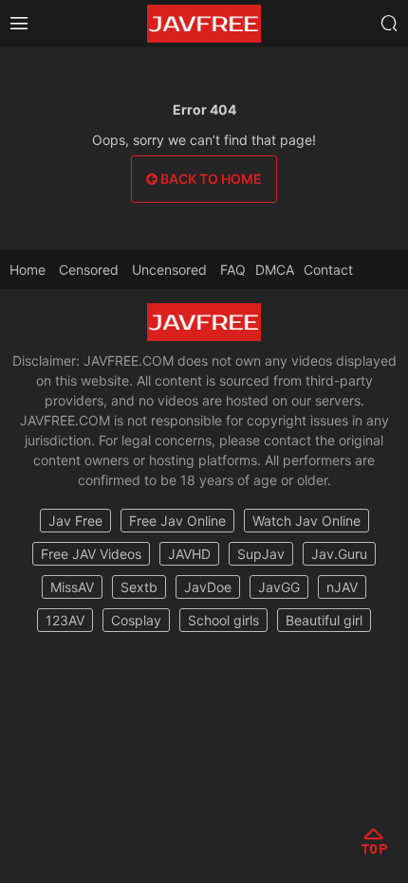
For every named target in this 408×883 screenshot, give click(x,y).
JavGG (279, 587)
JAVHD (189, 554)
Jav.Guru (339, 554)
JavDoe (208, 587)
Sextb (139, 587)
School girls (223, 620)
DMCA (274, 269)
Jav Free (75, 521)
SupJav (261, 554)
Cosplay (136, 620)
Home (27, 269)
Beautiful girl (324, 620)
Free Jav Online (177, 521)
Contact (328, 269)
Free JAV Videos (91, 554)
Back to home (210, 179)
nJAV (342, 587)
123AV (65, 620)
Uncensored (169, 269)
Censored (89, 269)
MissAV (72, 587)
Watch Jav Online (306, 521)
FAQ (233, 269)
